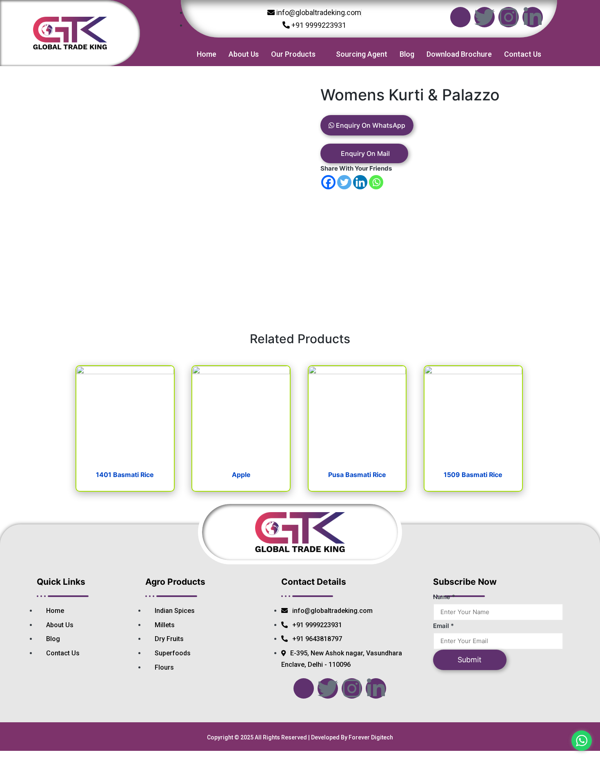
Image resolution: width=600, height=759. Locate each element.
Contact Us (522, 54)
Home (206, 54)
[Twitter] (484, 17)
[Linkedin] (360, 182)
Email (443, 626)
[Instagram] (508, 17)
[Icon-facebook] (460, 17)
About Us (244, 54)
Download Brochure (459, 54)
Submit (470, 659)
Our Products (293, 54)
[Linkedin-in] (532, 17)
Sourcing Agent (361, 54)
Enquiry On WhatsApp (369, 125)
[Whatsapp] (376, 182)
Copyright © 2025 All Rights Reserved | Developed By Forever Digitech (300, 737)
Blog (407, 54)
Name (444, 597)
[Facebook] (328, 182)
